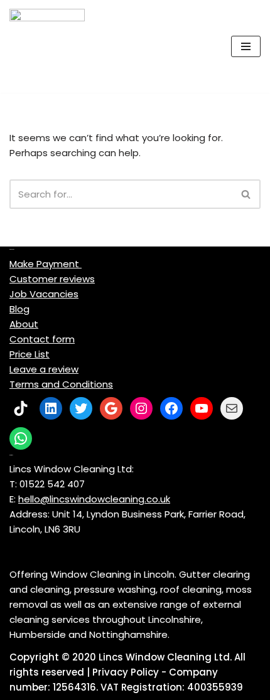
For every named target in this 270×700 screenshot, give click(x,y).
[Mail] (231, 408)
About (23, 324)
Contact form (42, 339)
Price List (29, 354)
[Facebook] (171, 408)
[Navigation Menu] (246, 46)
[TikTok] (20, 408)
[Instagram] (141, 408)
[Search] (246, 194)
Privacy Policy (125, 672)
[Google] (111, 408)
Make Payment (45, 263)
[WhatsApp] (20, 438)
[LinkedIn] (51, 408)
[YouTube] (201, 408)
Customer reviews (52, 278)
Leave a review (43, 369)
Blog (19, 309)
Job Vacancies (43, 293)
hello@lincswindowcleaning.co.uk (94, 499)
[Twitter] (81, 408)
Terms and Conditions (61, 384)
